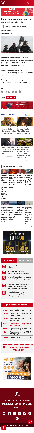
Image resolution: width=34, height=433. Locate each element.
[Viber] (17, 418)
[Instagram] (14, 413)
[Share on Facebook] (6, 92)
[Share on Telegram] (9, 92)
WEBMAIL (17, 407)
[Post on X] (13, 92)
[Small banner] (17, 242)
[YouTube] (4, 413)
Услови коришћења (23, 404)
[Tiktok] (29, 413)
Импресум (16, 401)
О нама (7, 401)
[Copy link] (2, 92)
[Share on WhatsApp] (16, 92)
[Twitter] (19, 413)
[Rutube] (24, 413)
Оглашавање (7, 404)
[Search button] (28, 3)
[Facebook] (9, 413)
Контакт (26, 401)
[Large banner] (17, 12)
